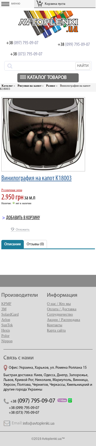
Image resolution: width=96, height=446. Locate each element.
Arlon (5, 320)
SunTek (7, 325)
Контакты (54, 325)
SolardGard (10, 314)
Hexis (5, 330)
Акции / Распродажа (63, 320)
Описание (12, 244)
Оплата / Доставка (61, 309)
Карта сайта (56, 330)
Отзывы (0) (35, 244)
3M (3, 309)
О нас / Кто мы (59, 304)
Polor (5, 336)
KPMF (6, 304)
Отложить (23, 229)
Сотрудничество (60, 314)
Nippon (7, 341)
